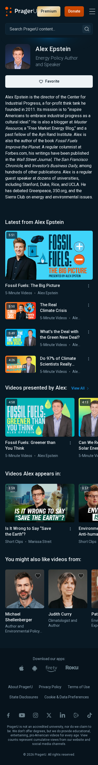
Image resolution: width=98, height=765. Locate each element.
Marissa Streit (39, 542)
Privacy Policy (50, 687)
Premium (49, 11)
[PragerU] (21, 11)
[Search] (86, 29)
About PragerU (20, 687)
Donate (74, 11)
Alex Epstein (48, 293)
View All (78, 388)
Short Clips (14, 542)
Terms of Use (79, 687)
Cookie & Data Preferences (66, 697)
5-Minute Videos (18, 293)
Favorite (52, 81)
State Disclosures (23, 697)
